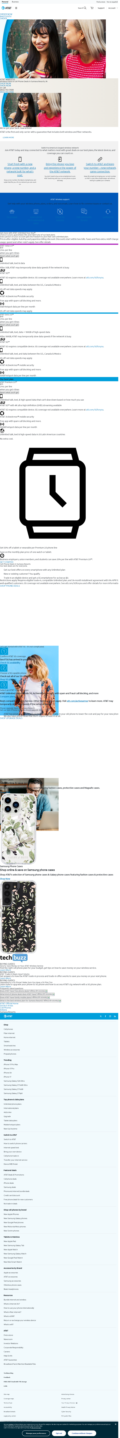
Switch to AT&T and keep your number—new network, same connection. (100, 167)
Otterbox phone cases (12, 1285)
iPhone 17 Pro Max (11, 1064)
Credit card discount (12, 1195)
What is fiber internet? (12, 1312)
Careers (7, 1351)
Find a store (101, 2)
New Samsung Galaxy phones (15, 1218)
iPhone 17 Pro (9, 1068)
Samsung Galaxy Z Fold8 (13, 1089)
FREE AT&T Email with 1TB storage (15, 1382)
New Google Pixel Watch (13, 1258)
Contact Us (108, 216)
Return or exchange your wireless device (20, 1320)
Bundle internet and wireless (15, 1299)
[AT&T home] (6, 8)
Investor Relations (11, 1343)
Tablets (6, 1041)
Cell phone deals (10, 1179)
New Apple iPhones (11, 1214)
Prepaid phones (10, 1054)
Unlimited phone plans (12, 1104)
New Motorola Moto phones (15, 1226)
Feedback (7, 1377)
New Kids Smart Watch (13, 1262)
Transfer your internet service (15, 1160)
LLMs (5, 1386)
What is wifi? (8, 1324)
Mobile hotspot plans (12, 1124)
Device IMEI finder (11, 1164)
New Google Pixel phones (14, 1222)
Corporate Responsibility (13, 1347)
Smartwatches (10, 1045)
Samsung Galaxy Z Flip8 (13, 1093)
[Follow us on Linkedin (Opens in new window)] (114, 1016)
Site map (6, 1394)
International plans (11, 1108)
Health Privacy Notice (68, 1407)
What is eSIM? (9, 1316)
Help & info (8, 1356)
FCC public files (66, 1416)
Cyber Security (66, 1411)
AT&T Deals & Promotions (14, 1175)
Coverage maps (9, 1398)
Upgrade (7, 1116)
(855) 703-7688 (7, 91)
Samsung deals (10, 1187)
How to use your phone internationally (19, 1308)
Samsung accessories (12, 1281)
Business (15, 2)
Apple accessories (11, 1272)
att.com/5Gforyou (94, 277)
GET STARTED (6, 562)
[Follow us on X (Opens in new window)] (100, 1016)
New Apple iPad (10, 1241)
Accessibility (8, 1407)
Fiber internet (9, 1033)
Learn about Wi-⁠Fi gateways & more (36, 219)
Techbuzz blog (8, 1373)
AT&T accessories (11, 1277)
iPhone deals (9, 1183)
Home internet (9, 1037)
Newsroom (8, 1339)
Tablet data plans (10, 1120)
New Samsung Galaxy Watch (15, 1253)
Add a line (7, 1112)
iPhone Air (8, 1072)
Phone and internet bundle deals (16, 1191)
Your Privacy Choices (68, 1403)
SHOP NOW (5, 83)
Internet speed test (11, 1147)
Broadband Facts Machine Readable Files (20, 1364)
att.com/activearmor (77, 700)
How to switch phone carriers (15, 1143)
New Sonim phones (11, 1230)
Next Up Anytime (10, 1129)
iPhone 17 (7, 1077)
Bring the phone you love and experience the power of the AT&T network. (60, 167)
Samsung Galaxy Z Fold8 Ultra (15, 1085)
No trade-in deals (10, 1203)
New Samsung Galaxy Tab (14, 1245)
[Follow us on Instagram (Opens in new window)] (110, 1016)
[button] (16, 8)
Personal (5, 2)
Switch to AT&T (10, 1139)
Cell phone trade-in (11, 1156)
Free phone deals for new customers (18, 1199)
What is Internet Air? (12, 1304)
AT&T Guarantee (10, 1360)
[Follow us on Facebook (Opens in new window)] (105, 1016)
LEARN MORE (8, 137)
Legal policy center (10, 1416)
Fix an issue (12, 216)
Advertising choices (67, 1394)
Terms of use (8, 1403)
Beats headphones (11, 1289)
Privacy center (66, 1398)
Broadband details (9, 1411)
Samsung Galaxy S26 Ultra (14, 1081)
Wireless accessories (12, 1050)
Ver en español (112, 2)
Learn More (5, 970)
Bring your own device (12, 1151)
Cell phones (8, 1029)
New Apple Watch (11, 1249)
